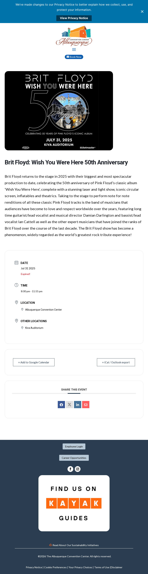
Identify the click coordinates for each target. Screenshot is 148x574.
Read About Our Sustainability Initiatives (76, 545)
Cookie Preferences (55, 567)
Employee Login (74, 446)
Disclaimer (116, 567)
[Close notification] (142, 11)
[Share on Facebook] (61, 404)
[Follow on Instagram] (77, 469)
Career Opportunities (74, 457)
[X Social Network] (69, 404)
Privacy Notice (34, 567)
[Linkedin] (77, 404)
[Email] (85, 404)
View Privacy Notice (74, 18)
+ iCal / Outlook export (116, 362)
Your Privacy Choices (80, 567)
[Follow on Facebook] (70, 469)
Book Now (75, 56)
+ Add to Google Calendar (33, 362)
